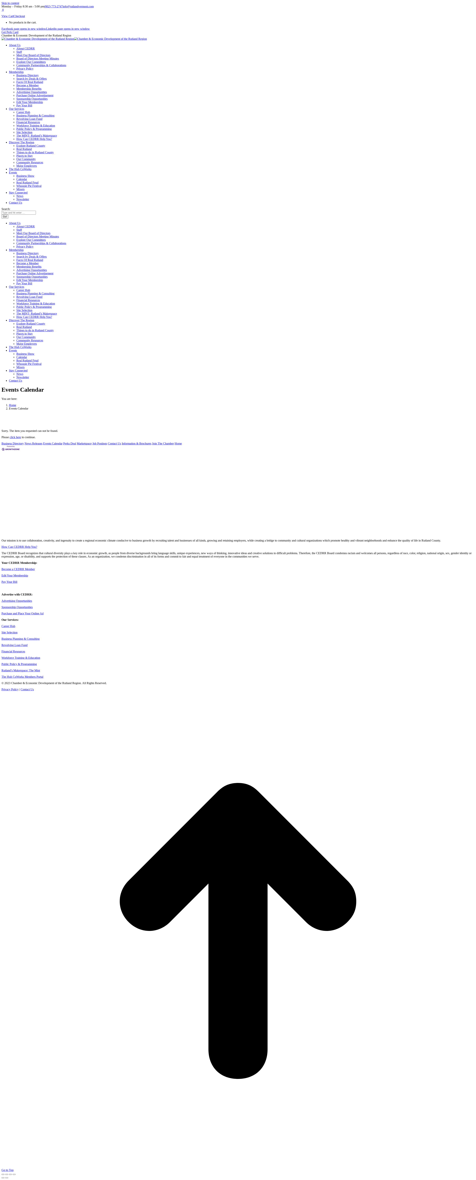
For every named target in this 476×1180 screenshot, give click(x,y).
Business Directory (12, 443)
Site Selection (9, 632)
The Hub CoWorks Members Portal (22, 676)
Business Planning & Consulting (20, 638)
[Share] (6, 1174)
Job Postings (99, 443)
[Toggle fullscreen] (10, 1174)
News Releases (33, 443)
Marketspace (84, 443)
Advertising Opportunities (16, 600)
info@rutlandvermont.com (78, 6)
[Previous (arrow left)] (2, 1177)
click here (15, 437)
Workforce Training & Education (20, 657)
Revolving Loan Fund (14, 645)
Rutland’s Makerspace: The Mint (20, 670)
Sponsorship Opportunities (17, 607)
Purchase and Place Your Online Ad (22, 613)
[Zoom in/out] (14, 1174)
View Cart (7, 16)
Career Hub (8, 626)
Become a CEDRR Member (18, 569)
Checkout (19, 16)
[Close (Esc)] (2, 1174)
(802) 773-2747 (53, 6)
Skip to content (10, 3)
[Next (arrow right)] (6, 1177)
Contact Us (114, 443)
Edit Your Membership (14, 575)
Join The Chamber (163, 443)
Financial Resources (13, 651)
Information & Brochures (136, 443)
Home (178, 443)
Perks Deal (69, 443)
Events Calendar (52, 443)
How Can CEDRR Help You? (19, 546)
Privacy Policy (10, 689)
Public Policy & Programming (19, 664)
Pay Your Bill (9, 581)
